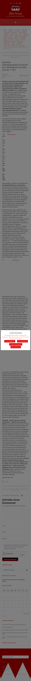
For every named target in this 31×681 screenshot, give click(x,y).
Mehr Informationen (15, 347)
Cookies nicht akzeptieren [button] (15, 344)
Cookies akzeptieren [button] (22, 341)
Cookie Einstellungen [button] (9, 341)
